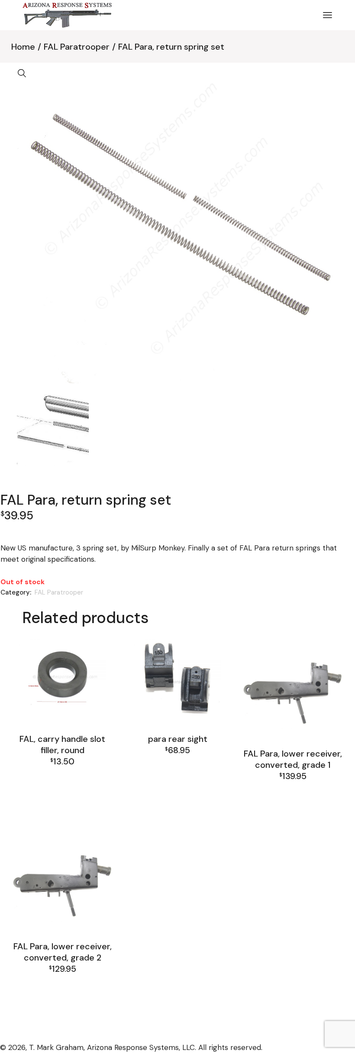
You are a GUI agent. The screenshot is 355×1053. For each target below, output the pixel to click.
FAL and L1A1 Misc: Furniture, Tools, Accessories (62, 777)
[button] (22, 73)
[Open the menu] (327, 15)
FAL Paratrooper (59, 592)
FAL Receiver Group (62, 798)
